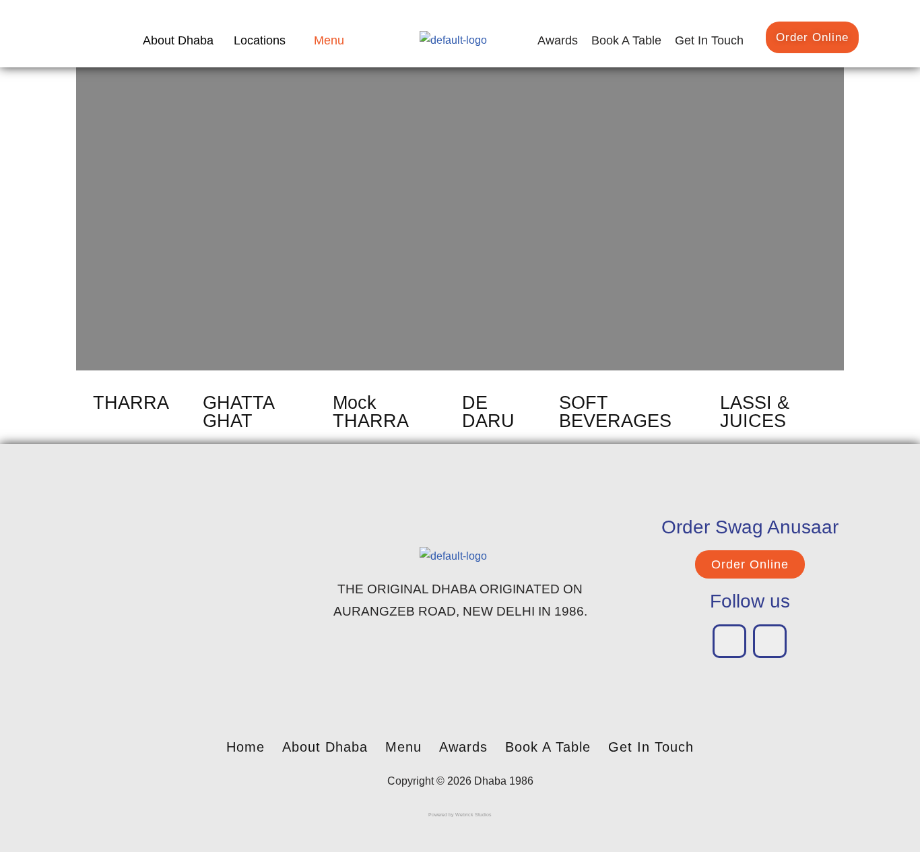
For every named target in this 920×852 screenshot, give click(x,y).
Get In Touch (709, 40)
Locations (260, 40)
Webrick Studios (473, 814)
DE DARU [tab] (488, 412)
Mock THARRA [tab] (371, 412)
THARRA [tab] (131, 403)
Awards (557, 40)
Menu (329, 40)
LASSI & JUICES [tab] (754, 412)
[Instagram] (770, 641)
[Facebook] (729, 641)
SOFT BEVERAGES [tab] (615, 412)
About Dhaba (178, 40)
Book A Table (626, 40)
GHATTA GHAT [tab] (238, 412)
